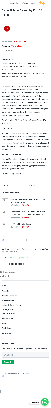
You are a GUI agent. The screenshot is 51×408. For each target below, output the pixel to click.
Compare (8, 50)
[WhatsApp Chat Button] (45, 402)
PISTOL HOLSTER (30, 67)
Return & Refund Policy (11, 305)
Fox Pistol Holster (27, 73)
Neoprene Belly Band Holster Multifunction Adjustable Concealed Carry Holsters (29, 213)
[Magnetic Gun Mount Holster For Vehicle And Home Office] (5, 201)
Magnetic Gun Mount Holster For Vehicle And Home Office (28, 201)
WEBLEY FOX (7, 70)
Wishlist (5, 323)
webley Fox (6, 77)
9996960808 (11, 252)
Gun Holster (32, 63)
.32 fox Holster (13, 73)
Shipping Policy (8, 300)
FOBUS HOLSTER (19, 63)
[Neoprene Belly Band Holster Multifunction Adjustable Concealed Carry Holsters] (5, 213)
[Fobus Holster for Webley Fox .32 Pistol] (2, 20)
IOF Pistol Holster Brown (21, 224)
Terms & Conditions (9, 296)
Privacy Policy (7, 310)
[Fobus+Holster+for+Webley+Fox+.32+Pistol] (7, 20)
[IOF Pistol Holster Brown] (5, 226)
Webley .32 (40, 73)
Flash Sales (6, 328)
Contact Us (6, 333)
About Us (5, 291)
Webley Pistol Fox (19, 77)
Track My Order (8, 319)
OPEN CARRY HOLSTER (12, 67)
